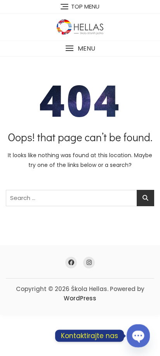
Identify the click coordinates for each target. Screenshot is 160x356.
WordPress (80, 298)
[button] (80, 48)
